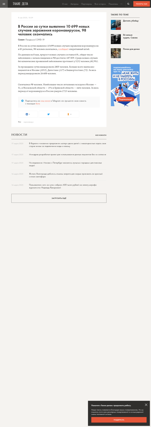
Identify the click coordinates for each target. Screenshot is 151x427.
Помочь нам (141, 4)
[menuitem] (4, 4)
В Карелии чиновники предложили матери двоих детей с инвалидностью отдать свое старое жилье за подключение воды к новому (67, 145)
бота (38, 103)
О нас (65, 3)
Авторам (74, 3)
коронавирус (29, 122)
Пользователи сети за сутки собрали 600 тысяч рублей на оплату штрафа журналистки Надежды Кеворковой (63, 186)
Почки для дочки (131, 49)
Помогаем (113, 3)
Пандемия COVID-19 (35, 39)
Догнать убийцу (131, 20)
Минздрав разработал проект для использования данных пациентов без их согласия (67, 154)
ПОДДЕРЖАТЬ (119, 420)
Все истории (100, 3)
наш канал (45, 100)
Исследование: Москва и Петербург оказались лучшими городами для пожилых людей (65, 164)
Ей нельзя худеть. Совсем (130, 36)
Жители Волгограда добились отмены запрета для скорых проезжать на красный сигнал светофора (66, 175)
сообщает (63, 49)
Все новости (101, 135)
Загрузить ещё (59, 198)
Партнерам (86, 3)
